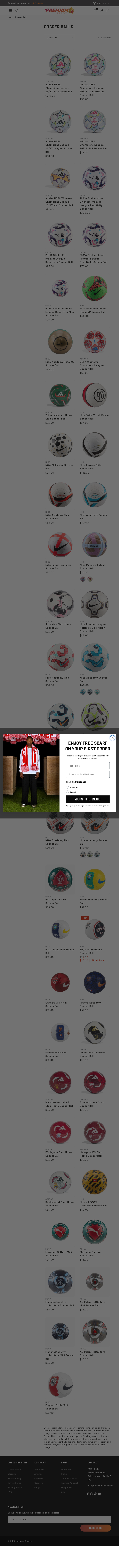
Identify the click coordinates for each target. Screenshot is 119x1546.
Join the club (87, 799)
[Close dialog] (112, 737)
